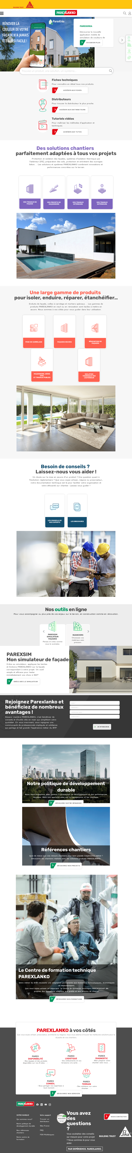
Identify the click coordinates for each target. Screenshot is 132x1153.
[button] (10, 39)
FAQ (41, 1130)
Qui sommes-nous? (24, 1119)
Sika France (44, 1126)
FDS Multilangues (47, 1135)
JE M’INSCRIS (102, 727)
